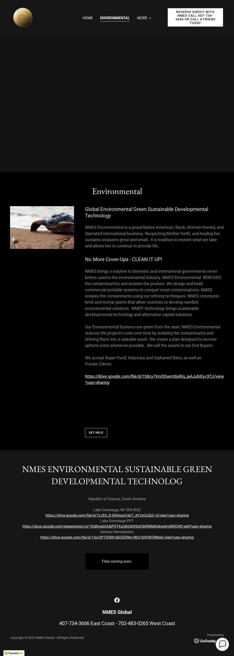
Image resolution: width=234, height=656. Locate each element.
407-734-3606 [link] (74, 623)
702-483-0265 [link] (133, 623)
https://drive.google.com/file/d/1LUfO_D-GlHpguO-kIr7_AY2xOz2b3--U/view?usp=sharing (117, 515)
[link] (23, 17)
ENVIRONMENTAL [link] (115, 18)
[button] (144, 18)
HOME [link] (87, 18)
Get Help (96, 432)
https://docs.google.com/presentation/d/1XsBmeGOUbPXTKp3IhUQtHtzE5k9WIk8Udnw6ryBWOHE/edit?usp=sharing (117, 526)
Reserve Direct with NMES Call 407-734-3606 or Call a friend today (195, 17)
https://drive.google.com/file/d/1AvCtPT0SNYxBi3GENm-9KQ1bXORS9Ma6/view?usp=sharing (117, 537)
